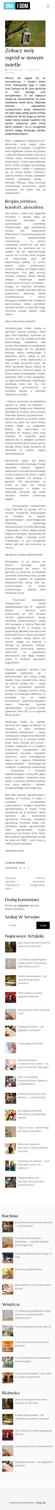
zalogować (23, 905)
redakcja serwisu (16, 69)
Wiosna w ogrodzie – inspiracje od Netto (12, 883)
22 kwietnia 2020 (33, 69)
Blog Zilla (41, 1502)
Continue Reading (15, 862)
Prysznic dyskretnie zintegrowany (37, 881)
